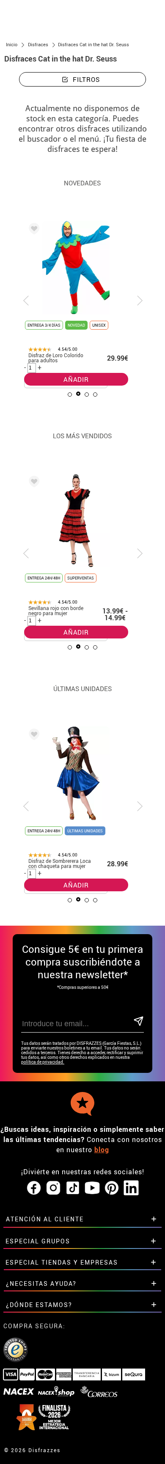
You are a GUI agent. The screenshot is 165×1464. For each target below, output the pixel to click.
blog (101, 1149)
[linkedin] (131, 1188)
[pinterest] (111, 1188)
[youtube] (92, 1188)
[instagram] (53, 1188)
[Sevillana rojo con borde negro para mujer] (32, 482)
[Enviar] (138, 1021)
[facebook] (33, 1188)
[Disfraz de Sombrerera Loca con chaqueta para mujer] (32, 735)
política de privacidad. (42, 1062)
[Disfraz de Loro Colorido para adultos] (32, 230)
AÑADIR (76, 379)
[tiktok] (72, 1188)
